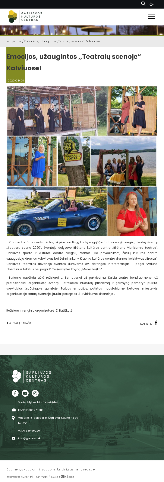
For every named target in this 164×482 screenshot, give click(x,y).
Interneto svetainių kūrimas (27, 477)
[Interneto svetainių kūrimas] (61, 477)
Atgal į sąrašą (19, 323)
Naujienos (13, 41)
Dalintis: (146, 324)
